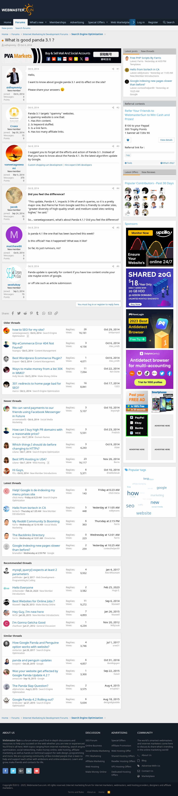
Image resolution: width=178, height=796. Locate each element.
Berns (117, 462)
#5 (118, 227)
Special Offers (96, 22)
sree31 (116, 645)
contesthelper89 (112, 548)
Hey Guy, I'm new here (28, 612)
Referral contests (135, 103)
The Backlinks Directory (28, 535)
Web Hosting (39, 462)
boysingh (115, 410)
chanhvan (17, 625)
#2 (118, 107)
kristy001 (16, 663)
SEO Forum (91, 740)
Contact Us (147, 770)
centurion (17, 650)
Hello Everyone (22, 587)
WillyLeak (115, 625)
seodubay (14, 284)
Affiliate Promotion (121, 745)
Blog (144, 760)
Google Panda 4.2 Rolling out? (32, 699)
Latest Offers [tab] (131, 172)
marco (15, 391)
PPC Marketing (93, 756)
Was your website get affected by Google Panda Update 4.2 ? (35, 673)
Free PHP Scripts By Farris (145, 57)
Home (7, 22)
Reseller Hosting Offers (123, 761)
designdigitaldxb (112, 702)
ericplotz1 (115, 688)
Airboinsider (18, 590)
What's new (36, 22)
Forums (20, 22)
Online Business (94, 745)
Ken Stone (115, 371)
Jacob (14, 206)
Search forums (22, 28)
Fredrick (116, 432)
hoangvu (16, 350)
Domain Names (42, 437)
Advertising (77, 22)
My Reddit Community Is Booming (35, 521)
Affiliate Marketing (95, 761)
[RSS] (109, 792)
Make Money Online (47, 376)
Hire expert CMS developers (78, 164)
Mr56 (15, 615)
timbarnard (114, 332)
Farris (15, 524)
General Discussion (46, 625)
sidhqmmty (10, 45)
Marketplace (148, 776)
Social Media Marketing (98, 750)
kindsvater (17, 702)
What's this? (168, 163)
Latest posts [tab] (131, 51)
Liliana (15, 451)
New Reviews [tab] (148, 172)
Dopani (15, 361)
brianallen (17, 553)
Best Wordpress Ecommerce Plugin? (37, 358)
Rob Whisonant (112, 572)
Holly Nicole (18, 376)
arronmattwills (19, 419)
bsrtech (16, 511)
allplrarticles (18, 689)
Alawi (117, 447)
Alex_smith (114, 346)
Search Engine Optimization (46, 391)
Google (50, 553)
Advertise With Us (151, 765)
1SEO (117, 386)
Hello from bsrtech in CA (29, 508)
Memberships (58, 22)
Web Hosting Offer (121, 750)
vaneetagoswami (14, 166)
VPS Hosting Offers (121, 766)
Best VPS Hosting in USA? (29, 459)
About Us (146, 755)
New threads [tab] (147, 51)
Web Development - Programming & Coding (33, 579)
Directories (49, 538)
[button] (45, 22)
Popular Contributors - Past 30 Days (149, 183)
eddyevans (114, 510)
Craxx (14, 126)
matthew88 (14, 246)
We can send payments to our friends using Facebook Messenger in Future (36, 412)
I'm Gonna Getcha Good (28, 622)
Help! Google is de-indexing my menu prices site (33, 492)
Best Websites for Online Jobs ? (33, 601)
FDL (14, 473)
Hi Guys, (18, 470)
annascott (17, 678)
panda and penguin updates (32, 660)
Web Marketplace (121, 22)
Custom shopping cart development (45, 164)
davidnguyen (113, 663)
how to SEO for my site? (28, 330)
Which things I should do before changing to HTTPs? (34, 446)
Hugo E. (116, 590)
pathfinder (17, 577)
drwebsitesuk (113, 472)
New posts (7, 28)
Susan (117, 673)
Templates (135, 64)
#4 (118, 188)
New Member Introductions (43, 473)
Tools (129, 163)
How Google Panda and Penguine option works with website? (35, 645)
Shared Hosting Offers (123, 756)
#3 (118, 146)
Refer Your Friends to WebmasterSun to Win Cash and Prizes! (147, 115)
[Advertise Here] (162, 425)
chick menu (17, 497)
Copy (128, 155)
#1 (118, 68)
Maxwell (16, 604)
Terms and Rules (76, 792)
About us (91, 792)
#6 (118, 266)
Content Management (45, 350)
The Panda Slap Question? (30, 686)
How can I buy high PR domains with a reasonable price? (37, 432)
